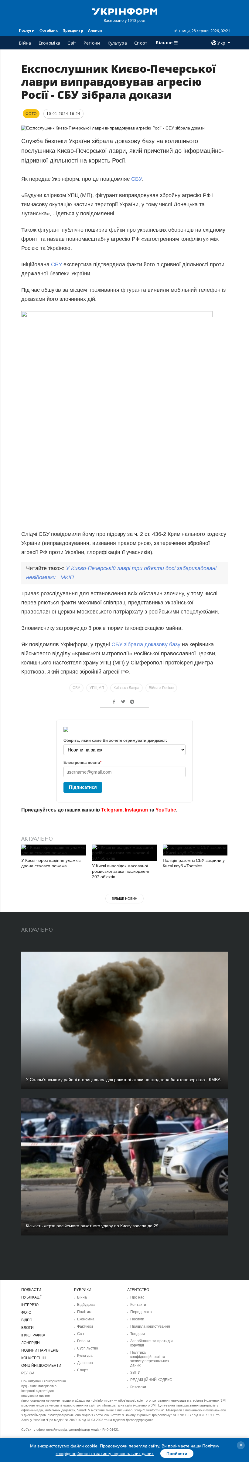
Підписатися (83, 787)
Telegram (111, 809)
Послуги (27, 30)
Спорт (141, 43)
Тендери (137, 1334)
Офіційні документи (41, 1365)
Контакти (138, 1304)
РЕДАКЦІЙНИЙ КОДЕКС (151, 1380)
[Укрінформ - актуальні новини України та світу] (124, 11)
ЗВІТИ (135, 1372)
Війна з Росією (161, 688)
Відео (26, 1320)
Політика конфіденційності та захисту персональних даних (149, 1358)
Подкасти (31, 1290)
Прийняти (176, 1453)
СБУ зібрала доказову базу (145, 644)
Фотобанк (48, 30)
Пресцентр (73, 30)
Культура (117, 43)
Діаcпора (85, 1363)
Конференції (33, 1358)
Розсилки (138, 1387)
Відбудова (86, 1304)
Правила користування (150, 1326)
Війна (25, 43)
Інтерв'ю (30, 1305)
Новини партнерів (40, 1350)
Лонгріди (30, 1343)
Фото (26, 1312)
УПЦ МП (97, 688)
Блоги (27, 1328)
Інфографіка (33, 1335)
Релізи (27, 1373)
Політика (85, 1312)
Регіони (92, 43)
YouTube (165, 809)
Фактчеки (85, 1326)
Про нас (137, 1297)
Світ (71, 43)
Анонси (95, 30)
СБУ (136, 179)
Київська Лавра (126, 688)
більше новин (124, 898)
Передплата (141, 1312)
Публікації (31, 1297)
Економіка (49, 43)
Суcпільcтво (87, 1348)
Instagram (136, 809)
